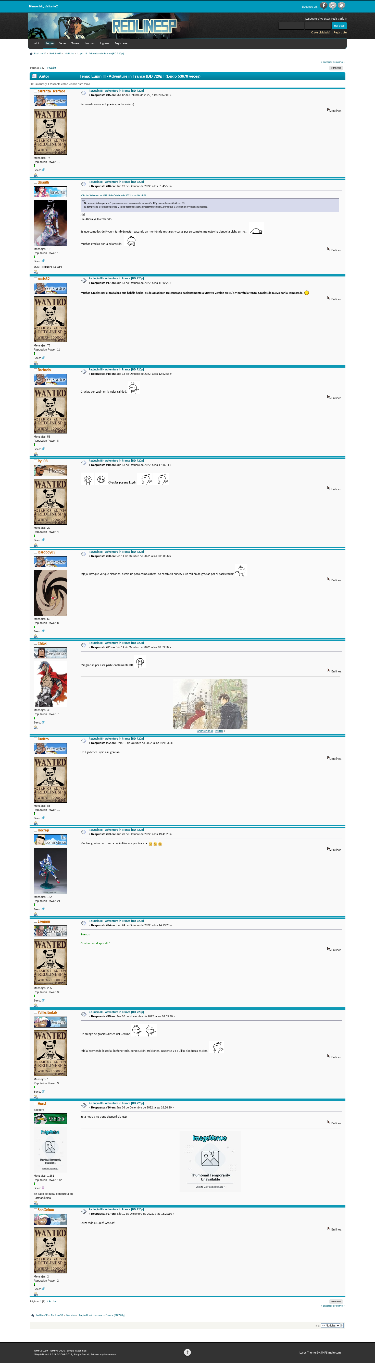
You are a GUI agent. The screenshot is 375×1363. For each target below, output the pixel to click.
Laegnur (44, 922)
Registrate (340, 32)
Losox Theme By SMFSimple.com (320, 1352)
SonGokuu (46, 1210)
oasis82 (44, 279)
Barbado (44, 370)
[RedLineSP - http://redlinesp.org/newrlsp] (115, 37)
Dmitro (43, 739)
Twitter (219, 731)
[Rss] (342, 9)
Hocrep (43, 831)
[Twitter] (333, 9)
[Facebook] (324, 9)
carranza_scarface (51, 91)
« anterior (326, 62)
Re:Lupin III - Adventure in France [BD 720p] (116, 90)
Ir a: (318, 1325)
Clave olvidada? (321, 32)
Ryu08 (43, 461)
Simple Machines (76, 1350)
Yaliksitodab (47, 1013)
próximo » (339, 62)
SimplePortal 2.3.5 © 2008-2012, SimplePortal (61, 1354)
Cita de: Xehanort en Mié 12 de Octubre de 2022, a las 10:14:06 (113, 195)
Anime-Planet (205, 731)
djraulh (43, 183)
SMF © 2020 (57, 1350)
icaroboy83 (46, 552)
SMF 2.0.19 (41, 1350)
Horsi (42, 1104)
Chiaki (42, 644)
